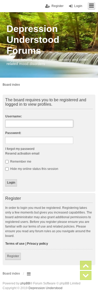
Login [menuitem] (78, 6)
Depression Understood (45, 288)
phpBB (25, 283)
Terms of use (15, 243)
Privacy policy (37, 243)
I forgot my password (19, 149)
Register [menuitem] (57, 6)
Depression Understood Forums (33, 39)
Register (13, 256)
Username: (13, 116)
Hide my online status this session (33, 169)
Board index (11, 273)
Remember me (20, 161)
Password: (13, 133)
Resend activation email (22, 153)
